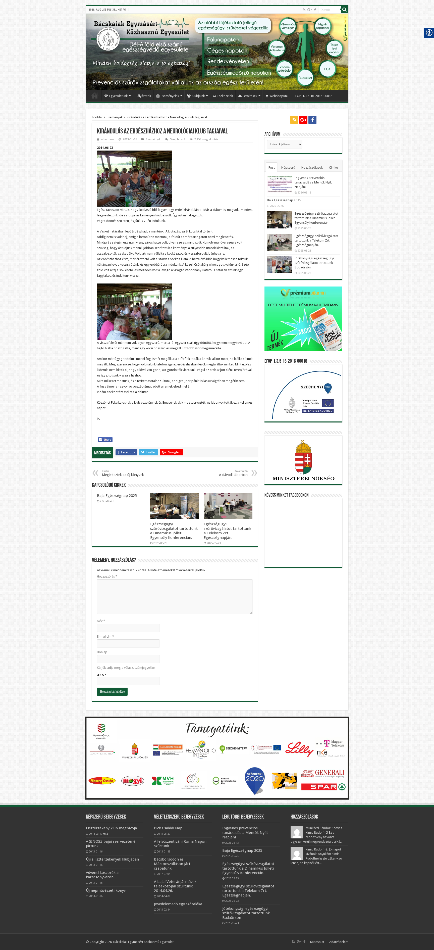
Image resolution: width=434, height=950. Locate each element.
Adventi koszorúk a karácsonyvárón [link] (102, 874)
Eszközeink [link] (225, 96)
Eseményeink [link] (170, 96)
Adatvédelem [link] (338, 942)
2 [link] (107, 833)
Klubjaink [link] (198, 96)
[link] (304, 10)
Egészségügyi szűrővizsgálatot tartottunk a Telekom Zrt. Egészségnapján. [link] (227, 531)
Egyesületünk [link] (118, 96)
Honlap (102, 652)
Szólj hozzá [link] (177, 139)
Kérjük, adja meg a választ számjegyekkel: (126, 668)
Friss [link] (271, 167)
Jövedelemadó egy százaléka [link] (178, 904)
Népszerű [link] (288, 167)
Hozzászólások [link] (312, 167)
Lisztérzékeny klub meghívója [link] (111, 828)
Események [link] (115, 117)
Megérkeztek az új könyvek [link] (123, 473)
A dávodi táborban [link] (233, 473)
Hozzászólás (107, 576)
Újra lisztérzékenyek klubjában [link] (112, 859)
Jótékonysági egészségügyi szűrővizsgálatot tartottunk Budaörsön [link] (314, 262)
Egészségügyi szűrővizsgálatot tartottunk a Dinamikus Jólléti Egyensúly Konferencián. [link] (174, 531)
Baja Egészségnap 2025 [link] (117, 495)
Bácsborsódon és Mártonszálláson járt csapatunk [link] (172, 864)
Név (101, 621)
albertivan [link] (107, 139)
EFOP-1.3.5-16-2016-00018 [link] (313, 96)
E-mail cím (105, 636)
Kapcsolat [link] (317, 942)
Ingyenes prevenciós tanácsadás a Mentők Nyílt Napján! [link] (313, 182)
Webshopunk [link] (278, 96)
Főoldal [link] (94, 95)
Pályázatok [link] (143, 96)
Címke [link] (333, 167)
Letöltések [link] (250, 96)
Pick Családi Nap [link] (168, 828)
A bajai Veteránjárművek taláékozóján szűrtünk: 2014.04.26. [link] (175, 886)
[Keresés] (344, 9)
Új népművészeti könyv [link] (106, 890)
